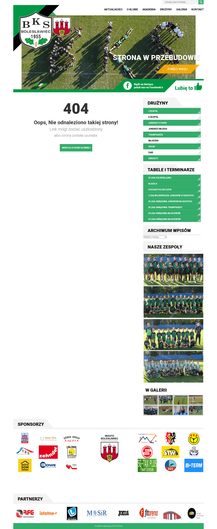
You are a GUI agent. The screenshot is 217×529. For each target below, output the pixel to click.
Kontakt (197, 9)
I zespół (153, 111)
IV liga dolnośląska (159, 178)
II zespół (153, 117)
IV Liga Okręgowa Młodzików (164, 219)
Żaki (150, 152)
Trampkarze (155, 135)
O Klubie (132, 9)
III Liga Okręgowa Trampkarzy (165, 207)
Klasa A (152, 183)
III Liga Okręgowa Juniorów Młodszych (170, 201)
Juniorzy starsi (157, 123)
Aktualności (113, 9)
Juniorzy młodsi (157, 129)
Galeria (181, 9)
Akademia (149, 9)
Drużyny (166, 9)
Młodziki (153, 140)
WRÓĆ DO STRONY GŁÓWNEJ (76, 148)
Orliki (151, 146)
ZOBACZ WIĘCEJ (177, 69)
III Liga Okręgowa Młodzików (164, 213)
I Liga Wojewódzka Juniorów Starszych (171, 195)
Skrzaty (153, 158)
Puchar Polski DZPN (159, 189)
